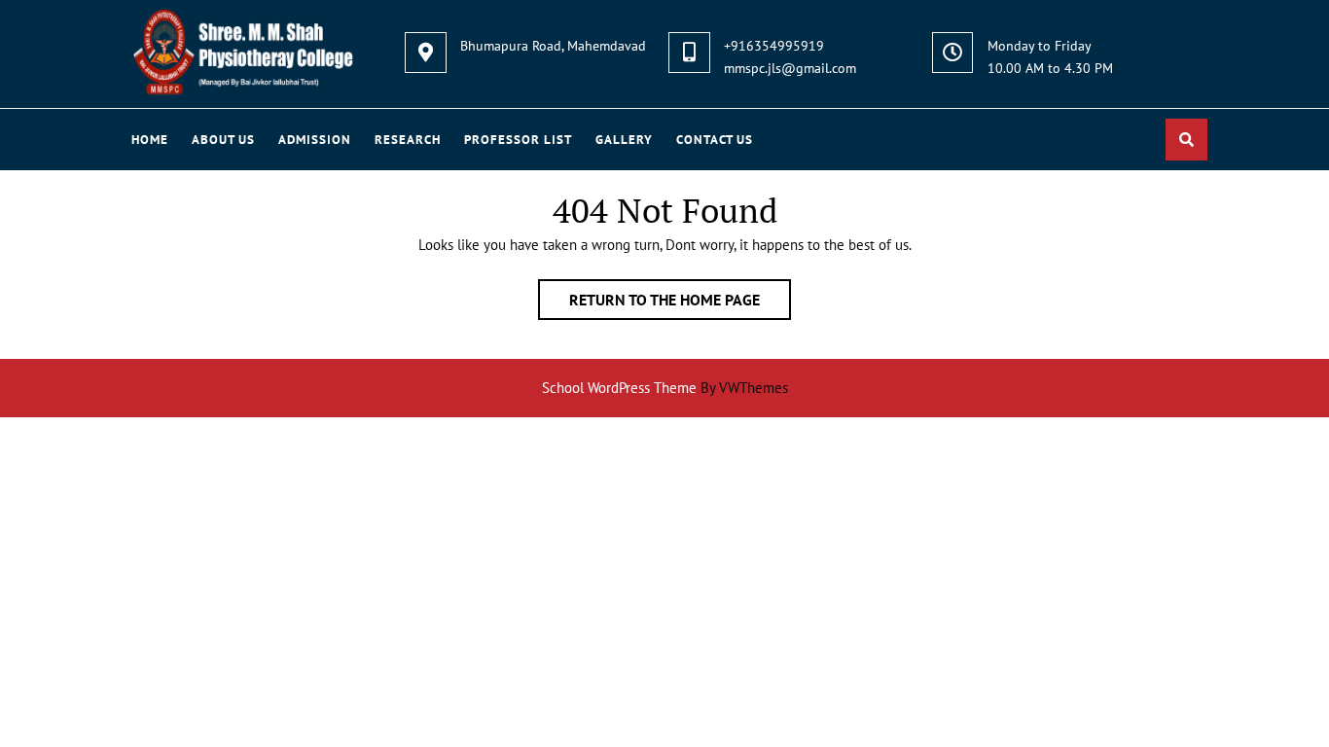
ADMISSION (314, 139)
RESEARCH (408, 139)
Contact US (714, 139)
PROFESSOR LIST (518, 139)
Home (149, 139)
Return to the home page (680, 304)
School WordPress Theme (619, 387)
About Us (223, 139)
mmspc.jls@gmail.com (790, 68)
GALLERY (624, 139)
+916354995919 (774, 45)
